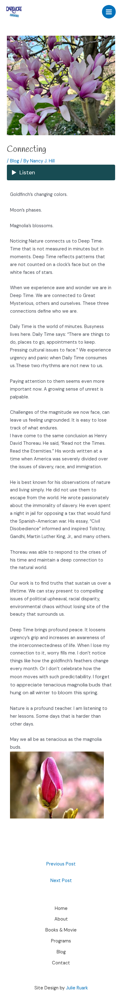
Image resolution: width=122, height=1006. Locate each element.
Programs (61, 941)
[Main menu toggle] (109, 12)
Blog (14, 161)
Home (61, 908)
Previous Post (61, 864)
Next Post (61, 881)
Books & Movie (61, 930)
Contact (61, 963)
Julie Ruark (77, 988)
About (61, 919)
